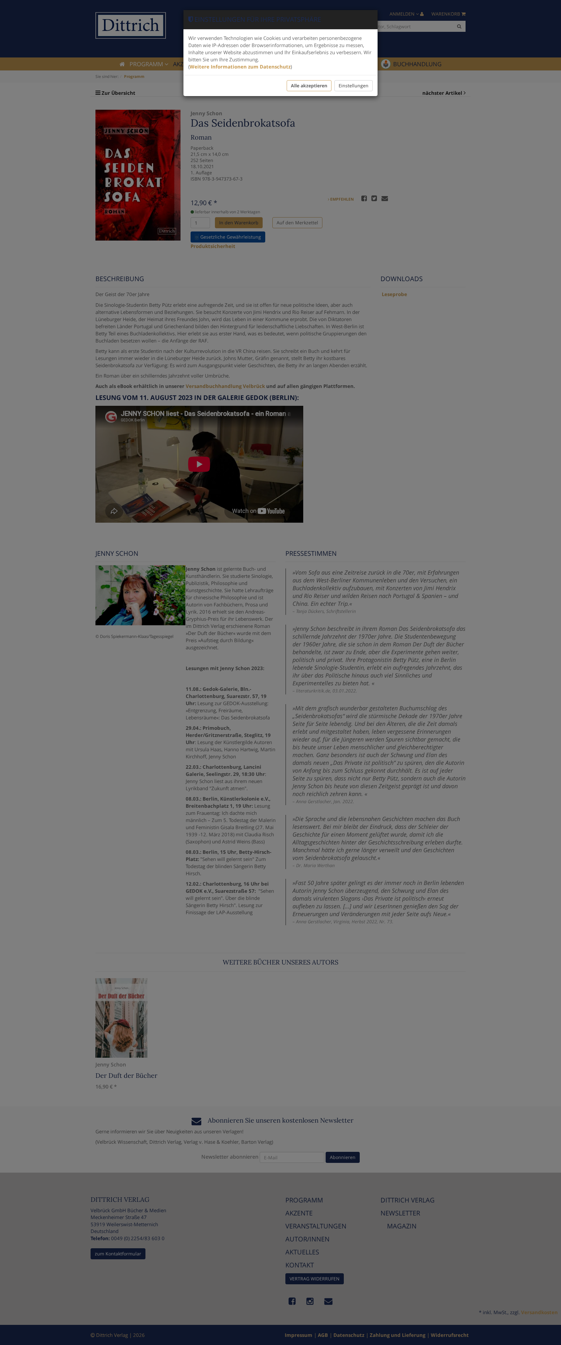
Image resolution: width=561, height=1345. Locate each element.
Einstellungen (353, 85)
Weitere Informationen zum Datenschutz (240, 66)
